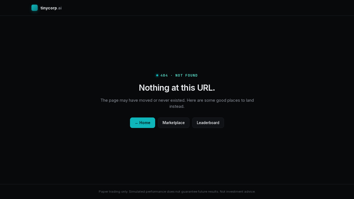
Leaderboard (208, 123)
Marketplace (174, 123)
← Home (142, 123)
